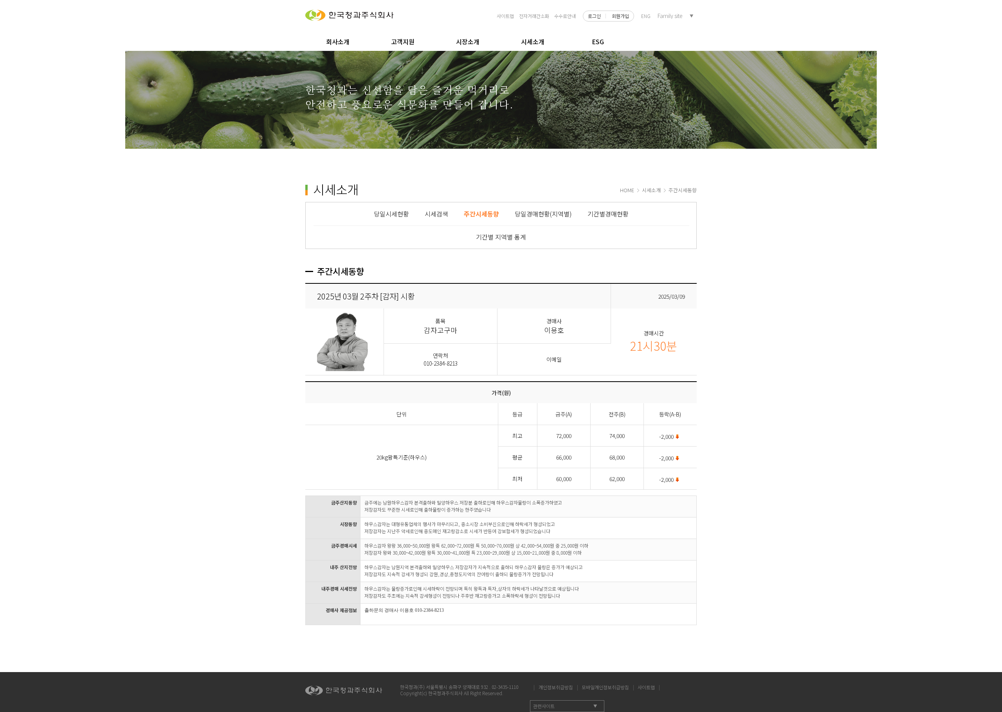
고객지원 (402, 41)
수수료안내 (565, 16)
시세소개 (532, 41)
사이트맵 (505, 16)
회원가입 (620, 16)
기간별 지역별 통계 (501, 237)
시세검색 (436, 213)
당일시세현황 (391, 213)
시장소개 (467, 41)
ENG (646, 16)
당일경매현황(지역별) (543, 213)
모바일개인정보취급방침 (605, 686)
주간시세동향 (481, 213)
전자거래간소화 (534, 16)
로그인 (594, 16)
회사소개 (338, 41)
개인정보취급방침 (556, 686)
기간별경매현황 (608, 213)
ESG (598, 41)
